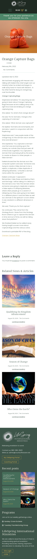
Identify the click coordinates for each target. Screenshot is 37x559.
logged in (15, 261)
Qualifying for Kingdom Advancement (18, 313)
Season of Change (18, 362)
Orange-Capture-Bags (11, 235)
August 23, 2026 (8, 492)
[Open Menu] (10, 10)
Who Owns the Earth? (18, 409)
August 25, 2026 (8, 481)
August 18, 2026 (8, 504)
